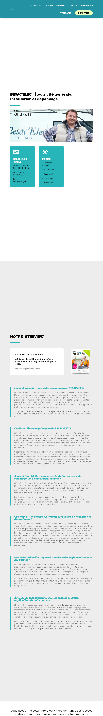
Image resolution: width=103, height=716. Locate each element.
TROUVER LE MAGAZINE (55, 5)
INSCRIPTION (84, 13)
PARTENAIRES (65, 13)
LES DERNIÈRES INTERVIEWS (81, 5)
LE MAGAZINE (35, 5)
